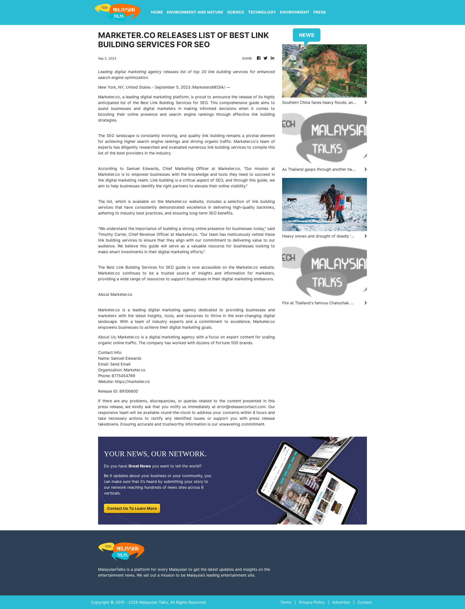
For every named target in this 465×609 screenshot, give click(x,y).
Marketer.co (109, 96)
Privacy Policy (312, 602)
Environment (295, 12)
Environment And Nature (195, 12)
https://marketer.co (132, 381)
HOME (157, 12)
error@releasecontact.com (241, 406)
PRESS (319, 12)
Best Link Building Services (165, 102)
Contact (364, 602)
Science (235, 12)
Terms (285, 602)
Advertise (341, 602)
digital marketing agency (172, 309)
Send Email (120, 364)
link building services (227, 147)
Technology (262, 12)
